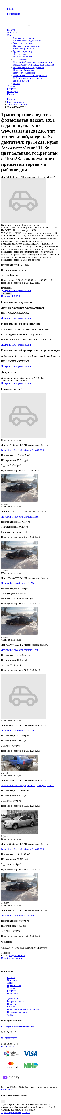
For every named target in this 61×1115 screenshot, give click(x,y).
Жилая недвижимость (24, 38)
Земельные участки (23, 43)
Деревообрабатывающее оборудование (32, 62)
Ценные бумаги (21, 81)
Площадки (12, 91)
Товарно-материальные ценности (30, 75)
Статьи (10, 1014)
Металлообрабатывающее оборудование (33, 64)
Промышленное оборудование (28, 67)
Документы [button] (8, 372)
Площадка (6, 296)
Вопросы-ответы (15, 1001)
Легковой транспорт (23, 48)
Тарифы (11, 86)
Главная (11, 30)
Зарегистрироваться (11, 1112)
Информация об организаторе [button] (20, 323)
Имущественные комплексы (27, 46)
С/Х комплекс (20, 59)
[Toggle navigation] (29, 25)
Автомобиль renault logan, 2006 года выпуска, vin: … (27, 785)
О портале (12, 32)
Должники (12, 998)
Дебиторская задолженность (27, 78)
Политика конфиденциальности (23, 1009)
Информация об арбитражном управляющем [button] (30, 350)
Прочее (16, 83)
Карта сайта (7, 1089)
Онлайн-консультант (11, 958)
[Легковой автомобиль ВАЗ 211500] (19, 568)
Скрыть (26, 1112)
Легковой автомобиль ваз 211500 (17, 583)
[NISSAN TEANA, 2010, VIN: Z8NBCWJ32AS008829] (19, 833)
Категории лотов (15, 102)
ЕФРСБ (16, 296)
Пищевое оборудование (25, 70)
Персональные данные (18, 1012)
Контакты (12, 94)
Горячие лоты (14, 985)
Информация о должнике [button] (17, 302)
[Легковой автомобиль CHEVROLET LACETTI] (19, 501)
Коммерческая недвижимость (28, 40)
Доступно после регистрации (16, 290)
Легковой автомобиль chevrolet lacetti (19, 516)
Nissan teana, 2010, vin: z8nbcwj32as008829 (22, 450)
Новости (11, 1004)
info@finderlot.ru (17, 955)
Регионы (11, 89)
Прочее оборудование (24, 72)
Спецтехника (20, 54)
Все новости (7, 1046)
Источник (6, 293)
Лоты (10, 35)
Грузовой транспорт (23, 51)
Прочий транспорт (22, 56)
